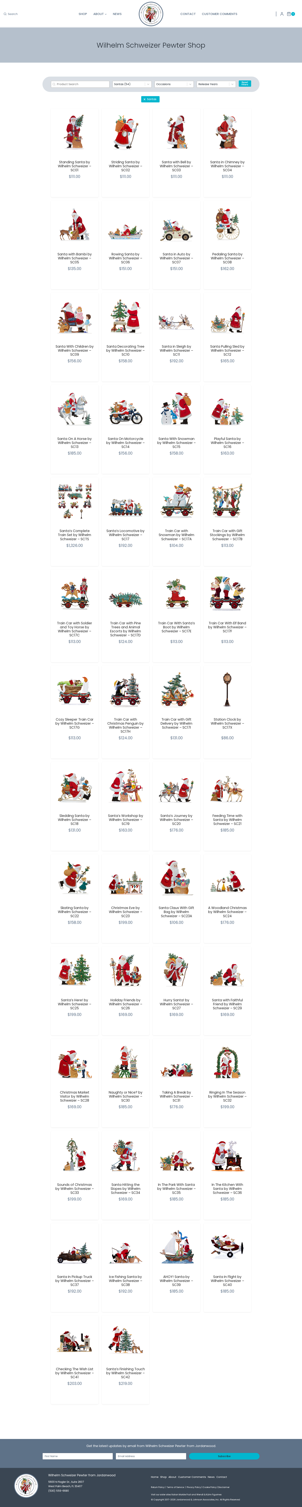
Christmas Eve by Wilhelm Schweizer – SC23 (125, 912)
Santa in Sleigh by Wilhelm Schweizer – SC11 (176, 350)
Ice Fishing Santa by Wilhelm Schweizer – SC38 (125, 1280)
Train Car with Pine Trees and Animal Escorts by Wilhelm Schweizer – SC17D (125, 629)
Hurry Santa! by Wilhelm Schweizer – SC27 (176, 1004)
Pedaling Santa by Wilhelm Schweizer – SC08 (227, 258)
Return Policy (157, 1487)
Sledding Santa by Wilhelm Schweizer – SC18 (74, 819)
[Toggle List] (148, 84)
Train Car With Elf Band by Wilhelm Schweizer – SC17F (227, 627)
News (117, 14)
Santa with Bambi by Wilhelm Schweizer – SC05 (74, 258)
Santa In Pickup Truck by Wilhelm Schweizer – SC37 (74, 1280)
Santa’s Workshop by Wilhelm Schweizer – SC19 (125, 819)
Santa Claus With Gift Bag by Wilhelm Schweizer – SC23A (176, 912)
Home (155, 1477)
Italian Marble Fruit (181, 1494)
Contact (188, 14)
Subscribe (224, 1456)
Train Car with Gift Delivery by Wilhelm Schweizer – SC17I (176, 723)
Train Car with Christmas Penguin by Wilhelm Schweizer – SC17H (125, 725)
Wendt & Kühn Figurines (209, 1494)
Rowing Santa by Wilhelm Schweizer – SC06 (125, 258)
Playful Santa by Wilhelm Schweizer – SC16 (227, 442)
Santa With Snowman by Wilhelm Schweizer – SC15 (176, 442)
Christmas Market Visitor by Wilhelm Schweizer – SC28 (74, 1096)
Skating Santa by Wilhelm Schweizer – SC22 (74, 912)
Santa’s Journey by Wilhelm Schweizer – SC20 (176, 819)
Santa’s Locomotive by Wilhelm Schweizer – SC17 (125, 535)
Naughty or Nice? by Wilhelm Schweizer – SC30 (125, 1096)
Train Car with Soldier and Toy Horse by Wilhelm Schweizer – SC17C (74, 629)
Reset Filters (245, 83)
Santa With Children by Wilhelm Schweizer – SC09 (75, 350)
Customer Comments (219, 14)
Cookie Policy (210, 1487)
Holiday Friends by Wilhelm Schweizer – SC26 (125, 1004)
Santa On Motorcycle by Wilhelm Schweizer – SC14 (125, 442)
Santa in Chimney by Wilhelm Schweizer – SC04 (227, 166)
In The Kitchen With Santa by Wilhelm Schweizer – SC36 (227, 1188)
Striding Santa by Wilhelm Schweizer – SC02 (125, 166)
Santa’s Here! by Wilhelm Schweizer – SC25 (74, 1004)
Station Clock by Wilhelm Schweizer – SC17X (227, 723)
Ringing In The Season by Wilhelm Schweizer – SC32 (227, 1096)
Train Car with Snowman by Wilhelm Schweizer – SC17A (176, 535)
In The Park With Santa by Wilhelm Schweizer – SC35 (176, 1188)
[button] (150, 99)
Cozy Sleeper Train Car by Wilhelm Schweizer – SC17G (74, 723)
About (172, 1477)
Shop (83, 14)
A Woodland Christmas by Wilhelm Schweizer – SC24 (227, 912)
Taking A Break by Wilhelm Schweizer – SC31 (176, 1096)
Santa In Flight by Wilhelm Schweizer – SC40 (227, 1280)
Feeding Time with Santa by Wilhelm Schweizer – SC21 (227, 819)
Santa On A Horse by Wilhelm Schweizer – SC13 (74, 442)
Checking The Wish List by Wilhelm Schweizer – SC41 (74, 1373)
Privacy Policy (194, 1487)
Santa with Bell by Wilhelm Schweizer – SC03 (176, 166)
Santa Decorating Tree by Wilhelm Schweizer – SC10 (125, 350)
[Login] (282, 14)
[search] (10, 14)
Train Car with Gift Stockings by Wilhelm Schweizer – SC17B (227, 535)
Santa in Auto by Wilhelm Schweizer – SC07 (176, 258)
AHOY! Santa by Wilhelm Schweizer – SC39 (176, 1280)
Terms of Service (175, 1487)
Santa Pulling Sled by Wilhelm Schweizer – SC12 (227, 350)
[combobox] (129, 84)
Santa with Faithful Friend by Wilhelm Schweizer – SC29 (227, 1004)
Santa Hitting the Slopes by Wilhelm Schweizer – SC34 (126, 1188)
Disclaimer (223, 1487)
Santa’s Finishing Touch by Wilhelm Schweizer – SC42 (125, 1373)
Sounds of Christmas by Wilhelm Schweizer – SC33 (74, 1188)
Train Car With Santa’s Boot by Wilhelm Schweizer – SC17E (176, 627)
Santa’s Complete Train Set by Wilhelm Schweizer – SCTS (74, 535)
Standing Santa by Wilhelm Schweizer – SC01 (74, 166)
